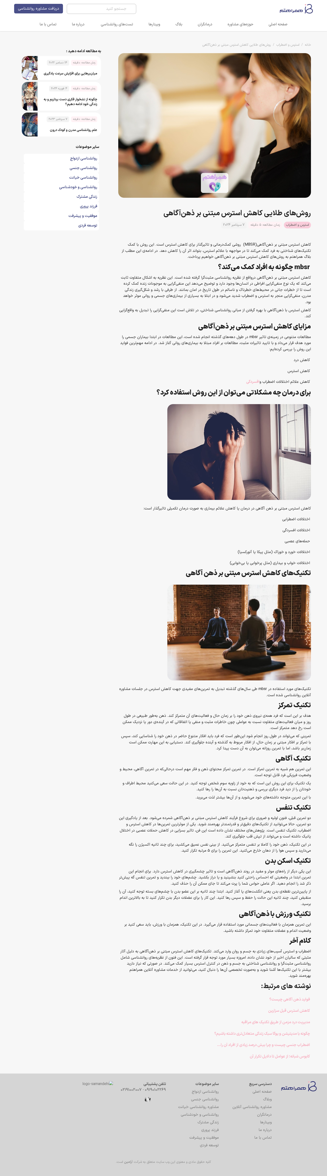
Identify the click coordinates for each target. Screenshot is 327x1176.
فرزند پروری (210, 1130)
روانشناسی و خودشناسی (200, 1115)
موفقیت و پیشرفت (204, 1138)
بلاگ (178, 24)
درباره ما (78, 24)
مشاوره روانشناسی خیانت (198, 1107)
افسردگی (252, 382)
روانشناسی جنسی (205, 1099)
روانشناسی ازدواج (205, 1092)
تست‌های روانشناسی (117, 24)
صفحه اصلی (278, 24)
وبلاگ (267, 1099)
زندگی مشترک (208, 1122)
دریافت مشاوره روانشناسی (38, 8)
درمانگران (205, 24)
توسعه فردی (209, 1145)
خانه (308, 44)
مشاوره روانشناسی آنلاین (252, 1107)
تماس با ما (47, 24)
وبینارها (154, 24)
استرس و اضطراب (287, 44)
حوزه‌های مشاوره (240, 24)
